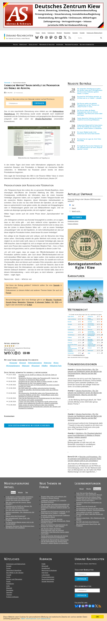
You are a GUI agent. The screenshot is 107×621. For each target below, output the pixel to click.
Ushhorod (90, 316)
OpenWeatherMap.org (79, 355)
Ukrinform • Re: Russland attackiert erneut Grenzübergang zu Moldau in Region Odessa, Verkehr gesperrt (85, 435)
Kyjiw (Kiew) (71, 316)
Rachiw (69, 321)
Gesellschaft (33, 44)
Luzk (69, 327)
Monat (13, 492)
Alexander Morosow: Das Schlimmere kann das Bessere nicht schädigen (20, 527)
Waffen (45, 366)
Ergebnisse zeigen (73, 221)
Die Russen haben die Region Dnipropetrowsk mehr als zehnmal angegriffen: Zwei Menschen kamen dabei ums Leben (89, 113)
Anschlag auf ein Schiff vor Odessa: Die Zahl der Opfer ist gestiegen (37, 375)
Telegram (55, 37)
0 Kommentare (19, 92)
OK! (97, 616)
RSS (69, 37)
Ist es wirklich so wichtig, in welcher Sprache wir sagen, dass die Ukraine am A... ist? (89, 514)
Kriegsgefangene (13, 366)
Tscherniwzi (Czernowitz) (91, 324)
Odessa (70, 340)
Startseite (7, 82)
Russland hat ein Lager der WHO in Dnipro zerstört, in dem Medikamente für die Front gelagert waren (38, 382)
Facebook (41, 37)
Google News (11, 302)
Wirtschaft (23, 44)
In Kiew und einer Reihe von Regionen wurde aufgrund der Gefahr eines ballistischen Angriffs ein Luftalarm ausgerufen (38, 402)
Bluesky (37, 37)
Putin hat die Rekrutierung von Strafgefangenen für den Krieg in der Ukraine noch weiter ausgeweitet (39, 399)
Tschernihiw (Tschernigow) (91, 332)
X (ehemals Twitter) (42, 302)
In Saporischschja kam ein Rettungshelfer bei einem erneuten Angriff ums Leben (38, 385)
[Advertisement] (53, 62)
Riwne (89, 327)
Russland (35, 366)
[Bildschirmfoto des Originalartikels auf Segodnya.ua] (34, 141)
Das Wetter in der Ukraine (14, 572)
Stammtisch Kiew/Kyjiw (13, 570)
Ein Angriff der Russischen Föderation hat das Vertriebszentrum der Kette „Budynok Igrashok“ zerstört (89, 147)
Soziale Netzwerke (48, 581)
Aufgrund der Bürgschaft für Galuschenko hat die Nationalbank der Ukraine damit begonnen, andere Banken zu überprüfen (89, 126)
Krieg (56, 363)
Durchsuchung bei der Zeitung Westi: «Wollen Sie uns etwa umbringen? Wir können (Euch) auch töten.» (88, 498)
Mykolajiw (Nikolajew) (90, 340)
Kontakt (82, 33)
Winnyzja (90, 329)
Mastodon (51, 37)
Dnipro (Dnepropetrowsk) (72, 348)
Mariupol (26, 366)
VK (52, 302)
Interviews (59, 44)
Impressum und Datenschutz (15, 564)
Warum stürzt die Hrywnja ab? (16, 516)
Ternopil (70, 324)
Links (8, 586)
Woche (20, 492)
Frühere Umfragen (73, 224)
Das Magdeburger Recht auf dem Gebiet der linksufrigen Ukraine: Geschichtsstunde (90, 509)
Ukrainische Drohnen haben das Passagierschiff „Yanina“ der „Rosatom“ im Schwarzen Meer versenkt (38, 379)
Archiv (44, 33)
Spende (56, 285)
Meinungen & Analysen (46, 44)
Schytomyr (70, 332)
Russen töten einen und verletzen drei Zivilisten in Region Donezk (53, 497)
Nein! (74, 208)
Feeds (8, 581)
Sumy (89, 337)
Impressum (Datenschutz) (94, 33)
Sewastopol (71, 353)
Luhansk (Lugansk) (70, 350)
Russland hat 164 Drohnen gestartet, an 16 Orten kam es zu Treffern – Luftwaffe (89, 97)
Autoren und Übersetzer (14, 579)
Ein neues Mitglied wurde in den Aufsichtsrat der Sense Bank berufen (88, 132)
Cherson (70, 342)
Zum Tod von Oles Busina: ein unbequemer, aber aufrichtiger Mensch (89, 494)
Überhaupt (97, 489)
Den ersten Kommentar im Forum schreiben (29, 425)
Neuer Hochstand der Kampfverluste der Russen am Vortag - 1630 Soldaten (54, 525)
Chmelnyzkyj (71, 329)
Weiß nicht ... (77, 211)
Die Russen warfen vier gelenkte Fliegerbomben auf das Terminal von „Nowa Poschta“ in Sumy (88, 105)
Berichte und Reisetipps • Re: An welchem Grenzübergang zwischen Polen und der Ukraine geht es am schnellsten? (84, 459)
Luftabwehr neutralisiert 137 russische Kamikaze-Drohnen (53, 501)
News (46, 37)
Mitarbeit (59, 33)
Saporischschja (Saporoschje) (92, 345)
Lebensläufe (46, 575)
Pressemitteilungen (71, 44)
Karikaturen (51, 33)
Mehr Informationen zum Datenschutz (36, 618)
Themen (9, 594)
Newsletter (67, 33)
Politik (15, 44)
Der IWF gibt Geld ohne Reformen (17, 510)
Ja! (73, 205)
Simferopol (90, 350)
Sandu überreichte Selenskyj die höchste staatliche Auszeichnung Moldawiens (89, 119)
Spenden (75, 33)
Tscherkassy (71, 334)
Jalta (89, 353)
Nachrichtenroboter (87, 44)
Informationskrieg (35, 363)
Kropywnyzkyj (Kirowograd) (91, 335)
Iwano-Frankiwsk (90, 319)
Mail (28, 353)
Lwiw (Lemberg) (72, 319)
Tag (26, 492)
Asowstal (13, 363)
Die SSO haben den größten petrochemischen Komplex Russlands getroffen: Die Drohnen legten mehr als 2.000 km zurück (38, 389)
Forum (38, 33)
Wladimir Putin (56, 366)
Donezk (23, 363)
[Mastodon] (86, 606)
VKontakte (60, 37)
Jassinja (90, 321)
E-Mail (29, 305)
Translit (8, 575)
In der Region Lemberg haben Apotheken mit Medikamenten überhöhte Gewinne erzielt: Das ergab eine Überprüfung (19, 498)
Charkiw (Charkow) (90, 342)
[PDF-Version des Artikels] (24, 353)
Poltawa (70, 337)
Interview (48, 363)
